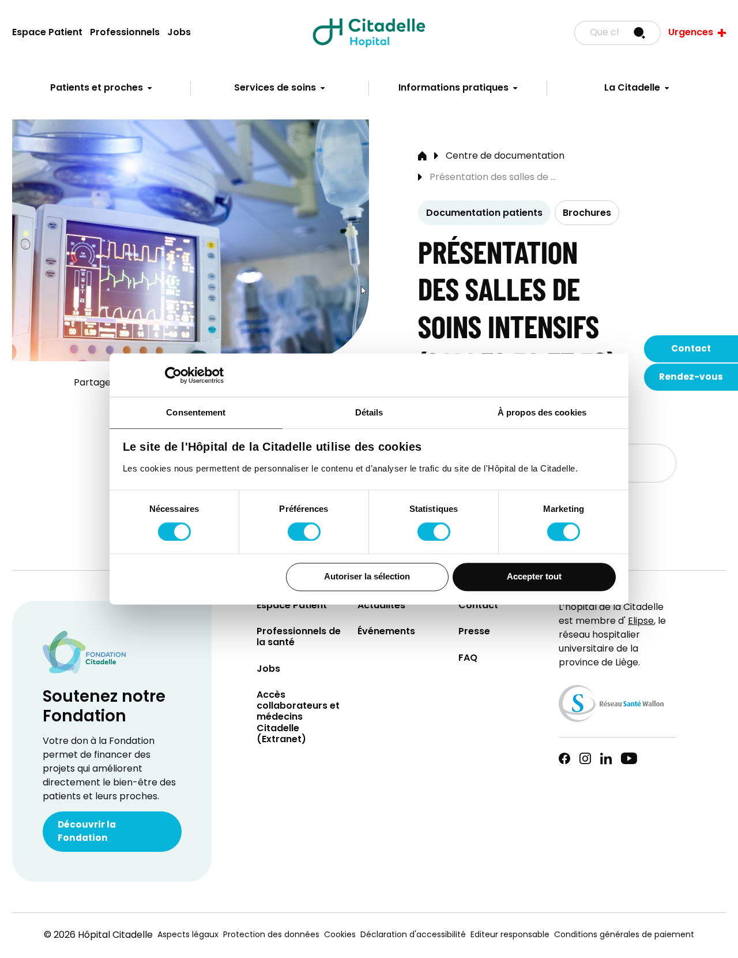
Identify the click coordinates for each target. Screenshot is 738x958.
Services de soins (275, 88)
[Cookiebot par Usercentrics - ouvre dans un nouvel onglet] (173, 375)
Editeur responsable (509, 935)
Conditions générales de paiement (624, 935)
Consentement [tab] (195, 412)
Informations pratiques (453, 88)
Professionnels (125, 32)
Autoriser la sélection (367, 577)
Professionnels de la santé (299, 638)
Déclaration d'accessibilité (413, 935)
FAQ (467, 658)
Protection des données (271, 935)
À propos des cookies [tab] (542, 412)
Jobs (179, 32)
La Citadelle (632, 88)
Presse (474, 632)
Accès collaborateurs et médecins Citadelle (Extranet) (298, 718)
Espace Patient (47, 32)
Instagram (585, 758)
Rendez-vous (691, 377)
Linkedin (606, 758)
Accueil (422, 156)
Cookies (340, 935)
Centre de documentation (505, 156)
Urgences (690, 33)
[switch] (304, 531)
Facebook (564, 758)
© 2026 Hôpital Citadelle (98, 935)
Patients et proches (96, 88)
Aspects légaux (188, 935)
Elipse (641, 621)
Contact (691, 349)
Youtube (629, 758)
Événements (386, 632)
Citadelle (368, 32)
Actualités (381, 606)
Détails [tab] (369, 412)
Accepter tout (534, 577)
